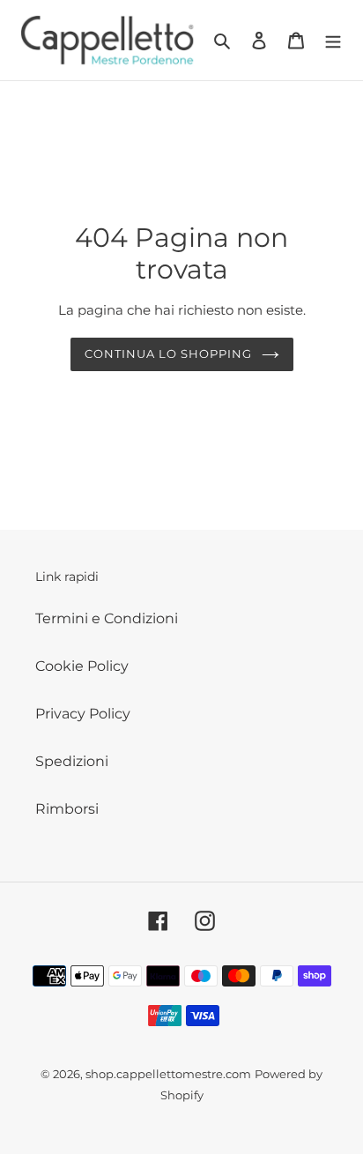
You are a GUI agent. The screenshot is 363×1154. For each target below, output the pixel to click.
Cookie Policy (82, 666)
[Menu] (333, 39)
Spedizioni (71, 761)
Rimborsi (67, 808)
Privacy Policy (82, 713)
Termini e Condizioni (106, 618)
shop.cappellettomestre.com (168, 1074)
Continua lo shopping (169, 353)
